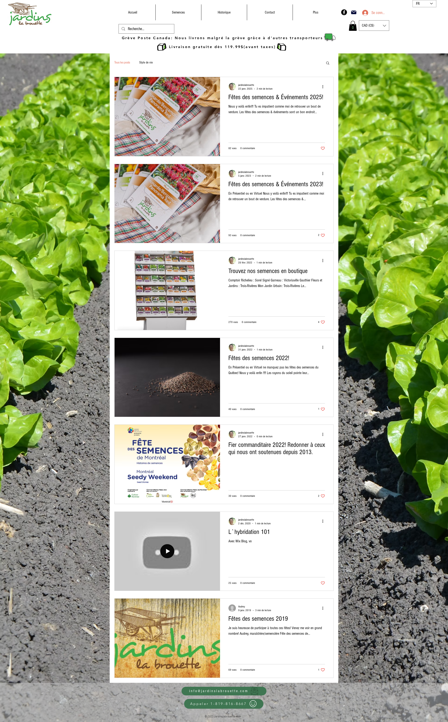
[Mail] (353, 12)
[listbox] (374, 25)
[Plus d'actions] (324, 86)
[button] (353, 26)
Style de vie (146, 62)
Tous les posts (122, 62)
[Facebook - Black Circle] (344, 12)
